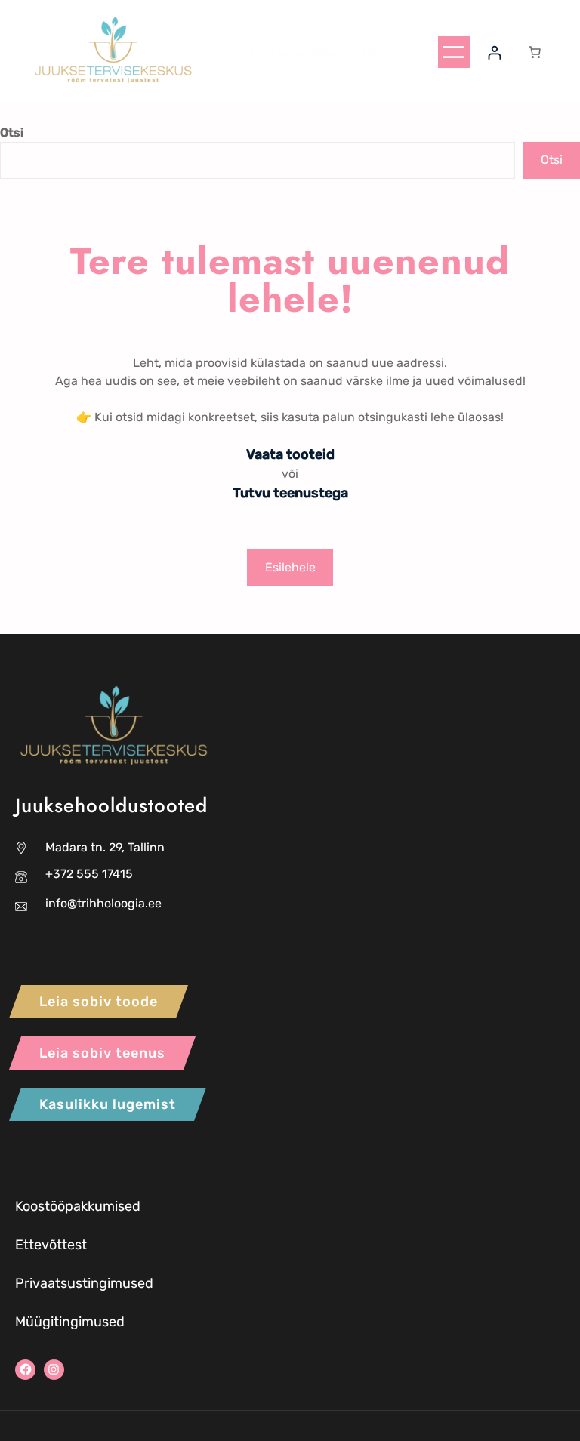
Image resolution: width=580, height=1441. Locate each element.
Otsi (11, 132)
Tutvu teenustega (290, 493)
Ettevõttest (51, 1244)
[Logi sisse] (494, 52)
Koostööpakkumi (66, 1206)
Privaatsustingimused (84, 1283)
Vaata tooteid (290, 454)
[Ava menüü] (454, 52)
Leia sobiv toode (98, 1001)
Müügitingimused (70, 1321)
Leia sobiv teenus (102, 1053)
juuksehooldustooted (313, 51)
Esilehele (290, 567)
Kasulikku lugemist (107, 1104)
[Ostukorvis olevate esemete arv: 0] (535, 52)
